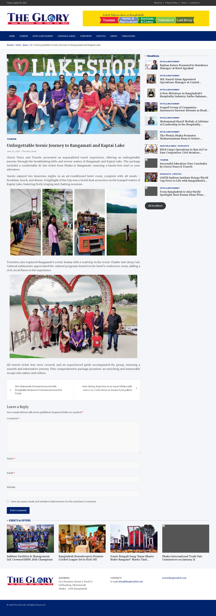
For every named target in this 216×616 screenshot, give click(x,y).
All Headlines (155, 205)
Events (113, 36)
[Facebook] (203, 2)
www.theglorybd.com (174, 578)
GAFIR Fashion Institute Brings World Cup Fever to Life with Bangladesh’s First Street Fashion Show (184, 180)
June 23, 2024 (13, 151)
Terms (183, 2)
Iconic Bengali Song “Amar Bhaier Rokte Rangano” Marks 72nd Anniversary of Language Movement (133, 559)
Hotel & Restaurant (43, 36)
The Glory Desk (29, 151)
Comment (13, 418)
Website (11, 487)
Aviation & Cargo (66, 36)
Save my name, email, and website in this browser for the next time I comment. (53, 501)
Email (11, 473)
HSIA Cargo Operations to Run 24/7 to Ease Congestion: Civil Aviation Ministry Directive (183, 152)
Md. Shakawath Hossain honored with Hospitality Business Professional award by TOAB (38, 390)
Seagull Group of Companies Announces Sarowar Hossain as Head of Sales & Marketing (183, 110)
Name (11, 458)
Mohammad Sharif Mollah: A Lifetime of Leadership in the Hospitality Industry (184, 124)
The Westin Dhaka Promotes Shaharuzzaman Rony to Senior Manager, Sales (180, 138)
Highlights (183, 146)
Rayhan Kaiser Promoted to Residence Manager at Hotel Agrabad (184, 67)
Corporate (86, 36)
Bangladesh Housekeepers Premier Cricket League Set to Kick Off (81, 558)
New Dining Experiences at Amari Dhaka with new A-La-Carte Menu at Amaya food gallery (107, 388)
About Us (158, 2)
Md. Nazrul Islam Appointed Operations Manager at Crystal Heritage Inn (179, 82)
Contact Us (194, 2)
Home (12, 36)
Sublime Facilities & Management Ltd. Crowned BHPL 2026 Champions (30, 558)
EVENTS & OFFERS (20, 520)
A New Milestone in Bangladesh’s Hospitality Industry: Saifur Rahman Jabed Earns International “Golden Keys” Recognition (183, 98)
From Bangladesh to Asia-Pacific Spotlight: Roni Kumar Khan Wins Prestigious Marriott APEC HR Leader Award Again (183, 196)
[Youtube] (207, 2)
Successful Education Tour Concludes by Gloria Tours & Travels (183, 165)
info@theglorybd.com (130, 581)
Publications (128, 36)
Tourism (23, 36)
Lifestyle (101, 36)
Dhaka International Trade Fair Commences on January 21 (182, 558)
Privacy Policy (171, 2)
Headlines (153, 56)
